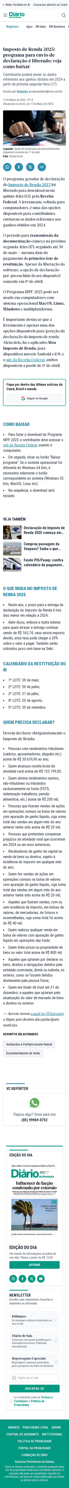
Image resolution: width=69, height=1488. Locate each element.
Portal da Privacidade (34, 1448)
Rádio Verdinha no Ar (18, 5)
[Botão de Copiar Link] (42, 167)
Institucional (52, 1434)
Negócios (12, 26)
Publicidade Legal (35, 1427)
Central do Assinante (23, 1434)
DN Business (57, 26)
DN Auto (41, 26)
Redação (22, 91)
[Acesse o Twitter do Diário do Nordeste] (31, 1279)
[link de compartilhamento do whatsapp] (7, 167)
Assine (56, 1427)
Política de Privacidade (35, 1441)
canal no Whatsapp (47, 1013)
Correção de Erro (34, 1455)
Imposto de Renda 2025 (29, 184)
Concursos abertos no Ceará (50, 5)
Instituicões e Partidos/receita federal (29, 1044)
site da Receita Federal (25, 359)
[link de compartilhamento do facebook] (19, 167)
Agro (29, 26)
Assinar (34, 1265)
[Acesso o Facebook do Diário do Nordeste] (22, 1279)
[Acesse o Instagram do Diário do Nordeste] (13, 1279)
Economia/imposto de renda (23, 1053)
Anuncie (14, 1427)
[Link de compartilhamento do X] (30, 167)
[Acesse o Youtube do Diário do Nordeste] (41, 1279)
